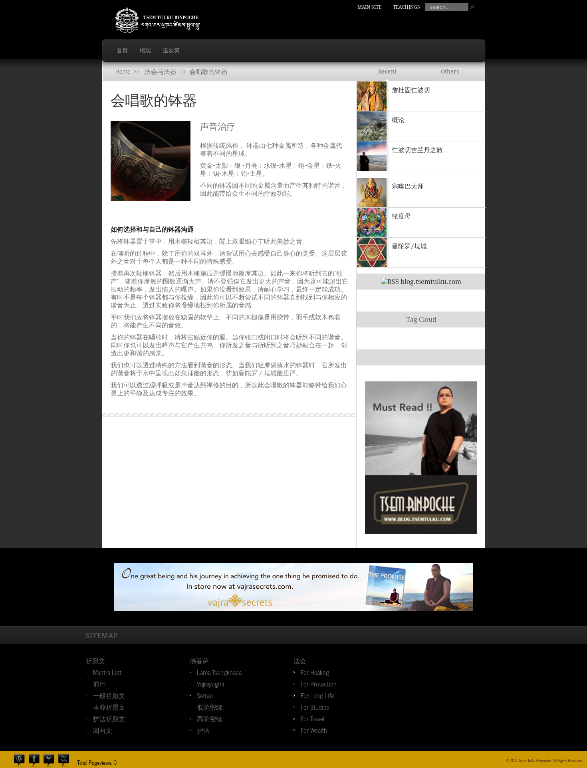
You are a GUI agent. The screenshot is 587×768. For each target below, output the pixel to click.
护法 (203, 729)
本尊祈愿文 (109, 706)
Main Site (369, 7)
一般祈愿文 (109, 695)
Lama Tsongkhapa (219, 672)
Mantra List (107, 672)
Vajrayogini (210, 683)
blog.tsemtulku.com (431, 282)
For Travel (312, 718)
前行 (99, 683)
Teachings (406, 7)
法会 (300, 660)
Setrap (205, 695)
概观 (145, 50)
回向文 (102, 729)
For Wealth (314, 729)
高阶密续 (209, 718)
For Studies (315, 706)
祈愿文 (95, 660)
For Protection (319, 683)
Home (122, 70)
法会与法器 (160, 70)
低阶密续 (209, 706)
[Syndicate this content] (390, 282)
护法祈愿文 (109, 718)
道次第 (171, 50)
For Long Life (317, 695)
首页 (122, 50)
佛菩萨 (199, 660)
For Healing (315, 672)
